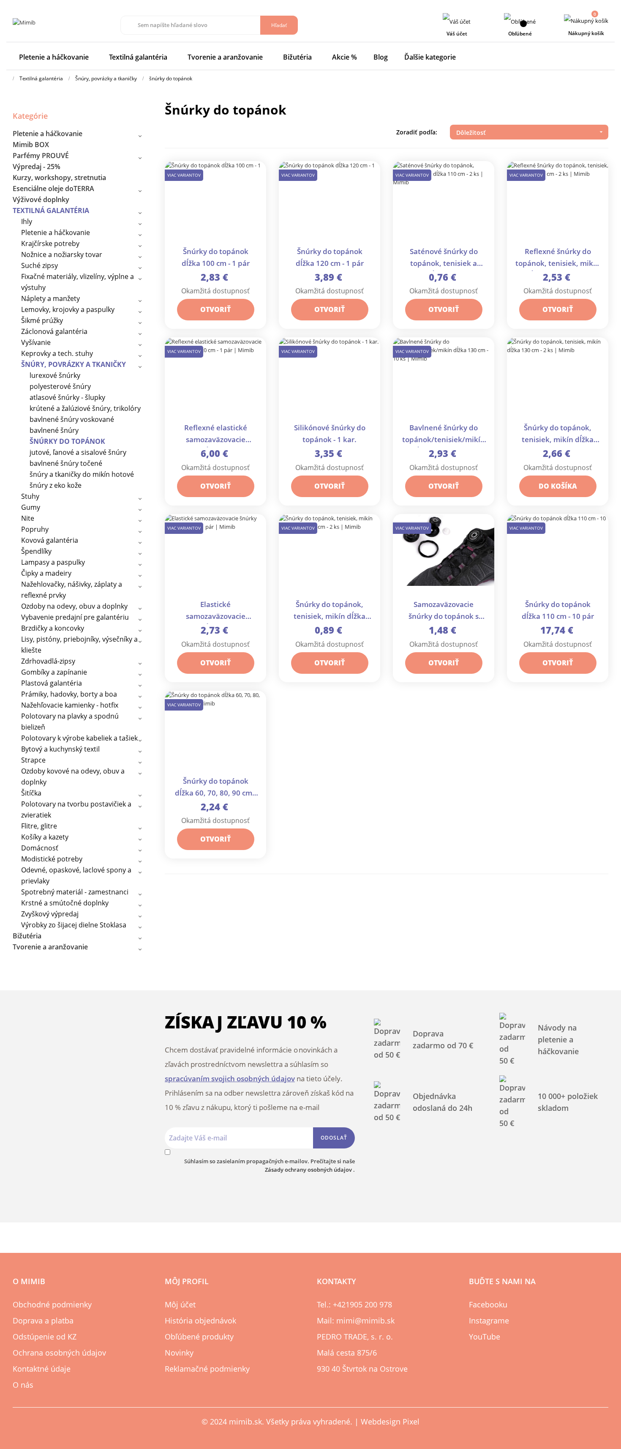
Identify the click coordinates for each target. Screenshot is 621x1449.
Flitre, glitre (39, 826)
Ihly (26, 221)
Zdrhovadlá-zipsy (48, 661)
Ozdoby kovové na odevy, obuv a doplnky (73, 776)
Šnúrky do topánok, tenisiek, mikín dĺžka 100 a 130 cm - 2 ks (329, 611)
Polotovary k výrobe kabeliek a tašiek (79, 738)
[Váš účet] (457, 21)
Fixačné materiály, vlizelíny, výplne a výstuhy (77, 282)
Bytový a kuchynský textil (60, 749)
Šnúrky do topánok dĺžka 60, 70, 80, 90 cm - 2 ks (215, 787)
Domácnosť (39, 848)
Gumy (30, 507)
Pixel (411, 1421)
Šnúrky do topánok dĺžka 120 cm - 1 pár (330, 257)
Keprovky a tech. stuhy (57, 353)
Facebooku (488, 1304)
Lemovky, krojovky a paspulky (67, 309)
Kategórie (30, 116)
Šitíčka (31, 793)
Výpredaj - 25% (36, 166)
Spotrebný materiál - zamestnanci (74, 892)
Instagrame (489, 1320)
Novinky (179, 1353)
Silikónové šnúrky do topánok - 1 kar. (329, 433)
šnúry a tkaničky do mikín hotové (82, 474)
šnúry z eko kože (56, 485)
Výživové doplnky (41, 199)
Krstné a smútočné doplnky (65, 903)
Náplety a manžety (50, 298)
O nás (23, 1385)
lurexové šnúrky (55, 375)
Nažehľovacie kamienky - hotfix (69, 705)
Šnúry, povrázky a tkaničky (73, 364)
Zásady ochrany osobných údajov (309, 1169)
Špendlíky (36, 551)
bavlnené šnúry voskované (72, 419)
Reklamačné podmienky (207, 1369)
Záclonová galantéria (54, 331)
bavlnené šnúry (54, 430)
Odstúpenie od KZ (44, 1336)
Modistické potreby (51, 859)
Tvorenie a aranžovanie (50, 946)
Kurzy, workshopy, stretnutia (59, 177)
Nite (27, 518)
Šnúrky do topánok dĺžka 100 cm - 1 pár (216, 257)
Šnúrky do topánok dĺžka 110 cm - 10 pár (558, 610)
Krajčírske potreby (50, 243)
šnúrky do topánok (67, 441)
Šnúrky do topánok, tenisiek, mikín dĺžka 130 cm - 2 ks (558, 434)
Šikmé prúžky (42, 320)
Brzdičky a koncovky (52, 628)
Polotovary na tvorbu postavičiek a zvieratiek (76, 809)
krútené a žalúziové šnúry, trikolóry (85, 408)
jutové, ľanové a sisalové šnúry (78, 452)
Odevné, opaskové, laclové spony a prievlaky (76, 875)
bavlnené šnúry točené (66, 463)
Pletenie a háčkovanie (47, 133)
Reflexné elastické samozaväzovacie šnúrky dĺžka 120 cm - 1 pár (216, 434)
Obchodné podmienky (52, 1304)
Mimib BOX (31, 144)
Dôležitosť (530, 132)
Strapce (33, 760)
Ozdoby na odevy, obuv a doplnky (74, 606)
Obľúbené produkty (199, 1336)
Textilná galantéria (51, 210)
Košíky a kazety (44, 837)
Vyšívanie (36, 342)
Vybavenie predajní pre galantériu (75, 617)
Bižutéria (27, 935)
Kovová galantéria (49, 540)
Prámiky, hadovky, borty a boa (69, 694)
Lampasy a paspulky (53, 562)
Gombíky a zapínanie (54, 672)
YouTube (484, 1336)
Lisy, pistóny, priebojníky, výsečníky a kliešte (79, 644)
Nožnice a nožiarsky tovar (61, 254)
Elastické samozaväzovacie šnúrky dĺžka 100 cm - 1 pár (216, 611)
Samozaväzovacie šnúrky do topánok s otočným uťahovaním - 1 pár (443, 611)
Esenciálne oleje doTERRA (53, 188)
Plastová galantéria (51, 683)
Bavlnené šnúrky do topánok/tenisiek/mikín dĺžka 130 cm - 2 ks (443, 434)
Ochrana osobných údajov (59, 1353)
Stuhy (30, 496)
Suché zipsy (39, 265)
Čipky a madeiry (46, 573)
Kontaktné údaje (42, 1369)
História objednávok (200, 1320)
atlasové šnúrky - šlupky (67, 397)
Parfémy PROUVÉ (41, 155)
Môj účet (180, 1304)
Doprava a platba (43, 1320)
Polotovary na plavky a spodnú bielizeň (70, 721)
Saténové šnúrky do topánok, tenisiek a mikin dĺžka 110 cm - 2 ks (444, 258)
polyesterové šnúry (60, 386)
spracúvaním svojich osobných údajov (230, 1078)
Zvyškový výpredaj (50, 914)
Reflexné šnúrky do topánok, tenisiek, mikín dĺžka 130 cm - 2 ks (557, 258)
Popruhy (35, 529)
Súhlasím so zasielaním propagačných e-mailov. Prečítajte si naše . (269, 1165)
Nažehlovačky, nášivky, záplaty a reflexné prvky (71, 590)
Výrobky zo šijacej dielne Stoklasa (73, 925)
